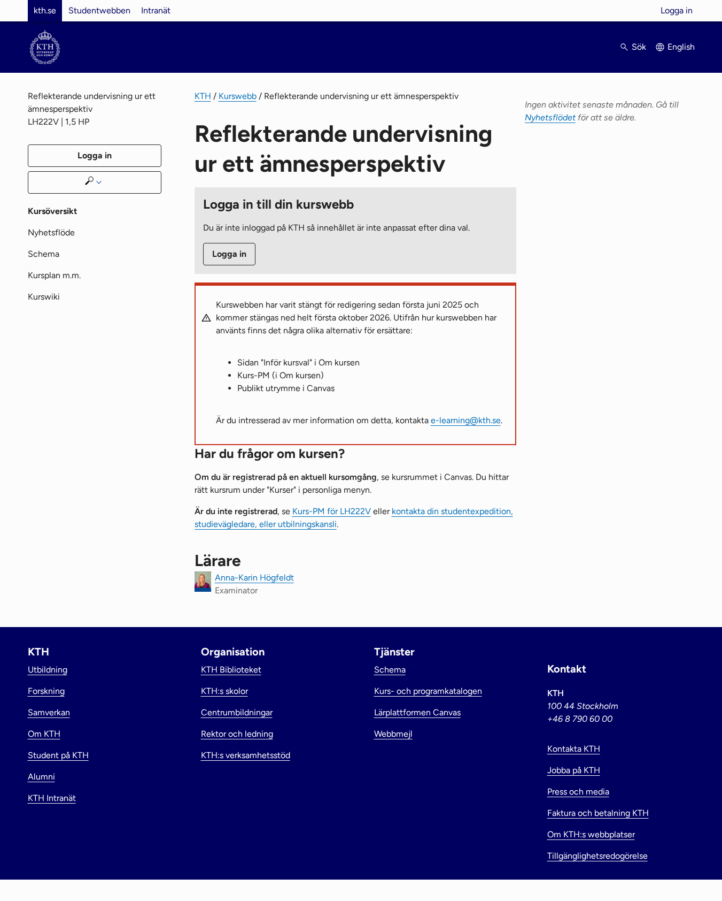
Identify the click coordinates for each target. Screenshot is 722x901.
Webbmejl (393, 734)
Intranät (155, 10)
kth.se (45, 10)
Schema (43, 254)
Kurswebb (238, 96)
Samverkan (49, 712)
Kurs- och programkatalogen (428, 691)
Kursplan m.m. (54, 275)
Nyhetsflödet (550, 117)
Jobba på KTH (573, 770)
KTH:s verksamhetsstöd (245, 755)
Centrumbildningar (237, 712)
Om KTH (44, 734)
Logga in (677, 10)
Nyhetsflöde (51, 232)
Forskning (46, 691)
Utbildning (47, 670)
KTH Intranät (52, 798)
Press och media (578, 792)
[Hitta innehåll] (94, 182)
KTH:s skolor (224, 691)
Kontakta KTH (573, 749)
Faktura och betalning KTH (598, 813)
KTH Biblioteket (231, 670)
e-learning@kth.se (466, 420)
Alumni (41, 777)
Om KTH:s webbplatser (591, 834)
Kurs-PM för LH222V (331, 511)
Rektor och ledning (237, 734)
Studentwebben (99, 10)
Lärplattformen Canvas (417, 712)
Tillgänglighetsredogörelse (597, 856)
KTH (203, 96)
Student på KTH (58, 755)
